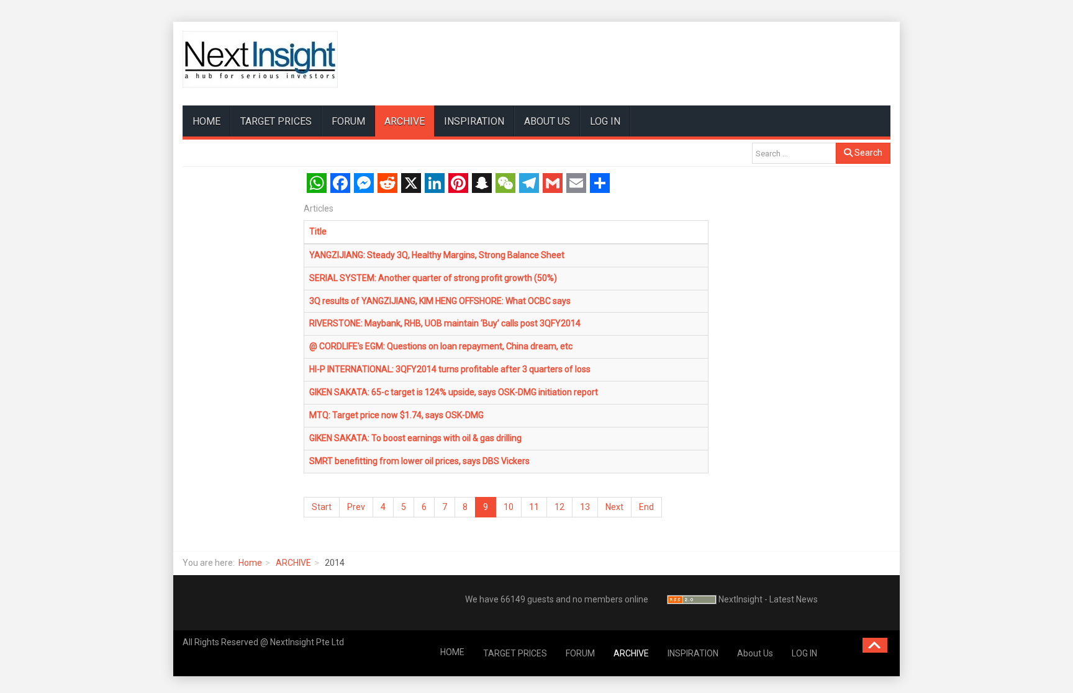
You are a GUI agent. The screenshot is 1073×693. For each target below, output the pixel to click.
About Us (547, 121)
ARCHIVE (404, 121)
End (646, 507)
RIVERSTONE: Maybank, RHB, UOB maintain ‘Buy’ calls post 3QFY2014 (445, 323)
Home (250, 563)
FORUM (348, 121)
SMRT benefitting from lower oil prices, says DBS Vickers (419, 461)
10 (509, 507)
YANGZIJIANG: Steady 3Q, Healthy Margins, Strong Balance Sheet (436, 255)
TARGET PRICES (276, 121)
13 (585, 507)
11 (534, 507)
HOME (206, 121)
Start (322, 507)
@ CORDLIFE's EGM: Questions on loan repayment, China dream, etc (441, 346)
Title (318, 231)
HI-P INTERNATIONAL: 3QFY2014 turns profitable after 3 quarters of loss (450, 369)
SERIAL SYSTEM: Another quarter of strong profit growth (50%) (433, 278)
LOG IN (605, 121)
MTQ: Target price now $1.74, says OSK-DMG (396, 415)
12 (559, 507)
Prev (356, 507)
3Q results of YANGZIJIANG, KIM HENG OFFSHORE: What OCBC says (440, 301)
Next (614, 507)
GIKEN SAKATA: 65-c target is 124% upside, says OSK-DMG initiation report (453, 392)
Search (867, 153)
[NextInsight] (260, 59)
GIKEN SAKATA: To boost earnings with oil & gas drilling (415, 438)
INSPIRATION (474, 121)
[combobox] (794, 153)
